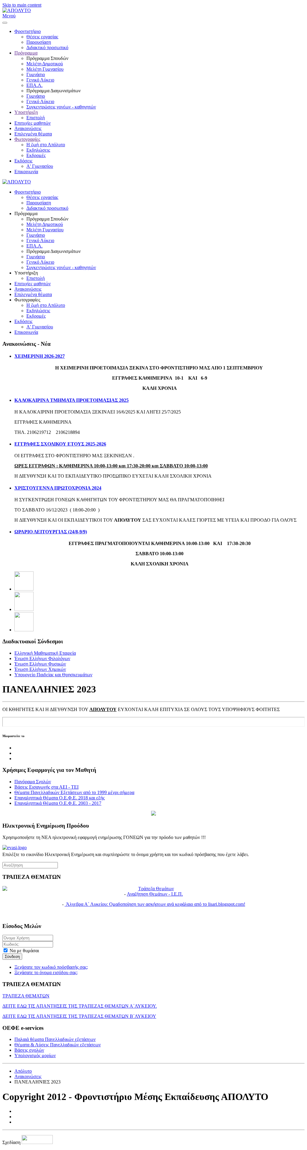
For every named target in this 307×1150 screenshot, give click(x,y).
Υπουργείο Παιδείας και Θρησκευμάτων (53, 674)
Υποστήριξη (26, 112)
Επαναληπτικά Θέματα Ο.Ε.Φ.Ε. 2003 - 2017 (57, 803)
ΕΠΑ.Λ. (34, 85)
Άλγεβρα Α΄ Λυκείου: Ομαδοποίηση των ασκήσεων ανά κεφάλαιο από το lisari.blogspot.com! (155, 904)
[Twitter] (24, 609)
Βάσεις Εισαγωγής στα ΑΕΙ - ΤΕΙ (46, 787)
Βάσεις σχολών (29, 1050)
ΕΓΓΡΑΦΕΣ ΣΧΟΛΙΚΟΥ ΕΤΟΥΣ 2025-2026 (60, 443)
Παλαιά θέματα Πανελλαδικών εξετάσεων (55, 1039)
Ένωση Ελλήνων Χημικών (40, 669)
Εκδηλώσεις (38, 150)
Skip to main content (21, 4)
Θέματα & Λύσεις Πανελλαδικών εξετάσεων (57, 1044)
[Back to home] (16, 10)
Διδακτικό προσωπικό (47, 47)
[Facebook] (24, 588)
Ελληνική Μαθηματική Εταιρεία (45, 653)
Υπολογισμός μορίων (35, 1055)
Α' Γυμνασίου (39, 166)
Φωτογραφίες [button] (27, 299)
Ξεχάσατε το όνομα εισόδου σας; (46, 972)
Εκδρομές (36, 155)
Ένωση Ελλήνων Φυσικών (40, 663)
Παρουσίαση (38, 42)
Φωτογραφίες (27, 139)
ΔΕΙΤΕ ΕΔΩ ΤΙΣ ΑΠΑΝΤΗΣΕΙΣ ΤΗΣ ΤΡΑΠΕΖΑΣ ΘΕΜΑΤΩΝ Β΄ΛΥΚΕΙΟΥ (79, 1016)
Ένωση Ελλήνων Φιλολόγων (42, 658)
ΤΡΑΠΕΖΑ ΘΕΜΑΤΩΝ (25, 995)
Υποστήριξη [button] (26, 272)
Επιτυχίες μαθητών (32, 123)
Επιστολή (35, 117)
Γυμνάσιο (35, 74)
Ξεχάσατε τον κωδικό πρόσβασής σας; (51, 967)
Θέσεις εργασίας (42, 36)
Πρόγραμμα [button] (25, 213)
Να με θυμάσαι (23, 950)
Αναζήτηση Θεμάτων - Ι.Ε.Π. (155, 894)
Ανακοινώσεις (27, 128)
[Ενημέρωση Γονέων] (153, 847)
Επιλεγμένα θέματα (33, 133)
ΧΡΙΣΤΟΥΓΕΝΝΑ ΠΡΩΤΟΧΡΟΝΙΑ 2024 (57, 488)
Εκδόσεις (23, 160)
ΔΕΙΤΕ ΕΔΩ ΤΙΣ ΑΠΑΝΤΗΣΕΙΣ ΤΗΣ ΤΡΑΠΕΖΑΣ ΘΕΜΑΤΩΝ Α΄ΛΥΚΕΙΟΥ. (79, 1006)
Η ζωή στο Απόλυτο (45, 144)
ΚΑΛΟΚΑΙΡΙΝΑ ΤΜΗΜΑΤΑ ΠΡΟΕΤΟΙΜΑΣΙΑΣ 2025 (71, 400)
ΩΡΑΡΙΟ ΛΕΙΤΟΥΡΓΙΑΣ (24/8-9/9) (50, 531)
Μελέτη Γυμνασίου (45, 69)
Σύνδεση (12, 956)
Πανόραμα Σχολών (32, 781)
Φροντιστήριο (27, 31)
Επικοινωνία (26, 171)
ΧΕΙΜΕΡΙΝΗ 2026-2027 (39, 356)
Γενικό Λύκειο (40, 79)
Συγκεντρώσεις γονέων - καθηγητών (61, 106)
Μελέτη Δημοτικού (44, 63)
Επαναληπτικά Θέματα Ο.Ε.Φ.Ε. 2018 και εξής (59, 797)
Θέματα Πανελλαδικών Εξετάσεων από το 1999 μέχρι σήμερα (74, 792)
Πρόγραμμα (25, 52)
